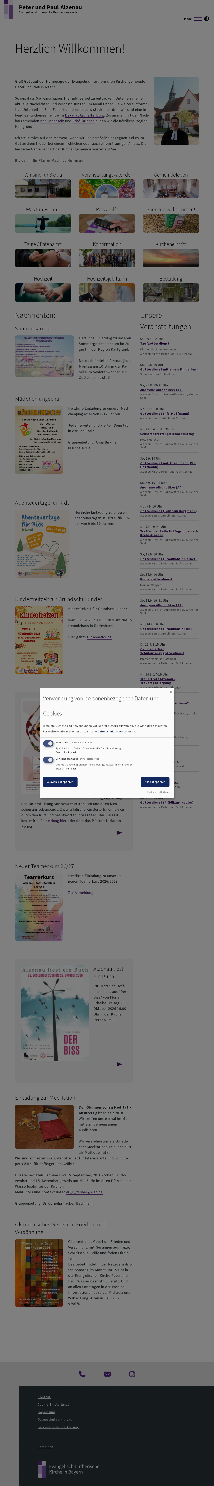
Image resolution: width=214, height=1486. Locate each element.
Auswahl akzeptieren (60, 782)
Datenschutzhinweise (112, 731)
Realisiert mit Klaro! (158, 792)
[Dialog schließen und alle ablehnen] (171, 690)
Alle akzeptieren (155, 782)
